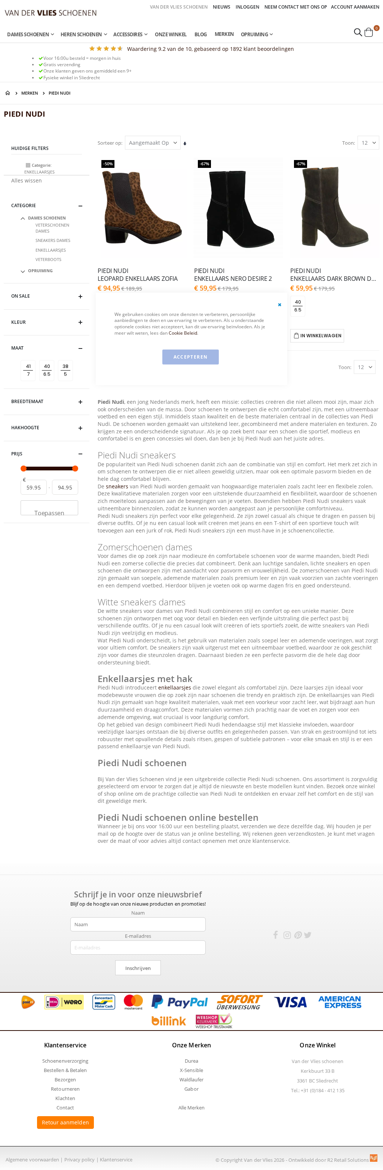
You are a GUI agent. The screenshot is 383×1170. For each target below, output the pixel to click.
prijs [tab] (16, 454)
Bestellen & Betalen (65, 1070)
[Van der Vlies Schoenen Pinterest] (297, 936)
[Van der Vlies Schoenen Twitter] (307, 936)
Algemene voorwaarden (32, 1159)
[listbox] (299, 307)
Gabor (191, 1088)
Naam (138, 912)
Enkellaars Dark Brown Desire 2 (334, 275)
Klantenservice (116, 1159)
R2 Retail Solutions (348, 1160)
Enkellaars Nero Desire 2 (233, 275)
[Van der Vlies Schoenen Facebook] (275, 936)
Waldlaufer (192, 1079)
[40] (48, 360)
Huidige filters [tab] (30, 148)
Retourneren (65, 1088)
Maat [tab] (17, 348)
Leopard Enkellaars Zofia (137, 275)
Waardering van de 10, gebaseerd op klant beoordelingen (210, 48)
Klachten (65, 1098)
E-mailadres (138, 936)
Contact (65, 1107)
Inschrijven (138, 968)
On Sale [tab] (20, 296)
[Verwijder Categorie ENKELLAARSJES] (28, 165)
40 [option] (298, 301)
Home (8, 93)
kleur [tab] (18, 322)
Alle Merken (191, 1107)
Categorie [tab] (23, 205)
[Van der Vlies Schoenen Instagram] (287, 936)
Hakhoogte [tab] (25, 427)
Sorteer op (109, 142)
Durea (191, 1060)
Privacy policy (79, 1159)
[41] (29, 360)
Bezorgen (65, 1079)
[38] (67, 360)
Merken (224, 34)
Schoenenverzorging (65, 1060)
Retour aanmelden (65, 1122)
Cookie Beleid (183, 333)
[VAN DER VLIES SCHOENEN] (51, 12)
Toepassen (49, 512)
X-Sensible (191, 1070)
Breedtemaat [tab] (27, 401)
